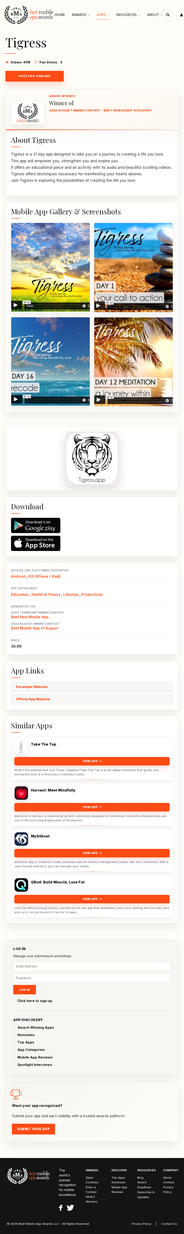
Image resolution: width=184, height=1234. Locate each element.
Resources (126, 15)
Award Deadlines (144, 1184)
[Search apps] (168, 14)
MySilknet (40, 836)
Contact (168, 1182)
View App (90, 761)
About (153, 15)
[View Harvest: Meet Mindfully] (21, 793)
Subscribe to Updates (146, 1194)
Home (60, 15)
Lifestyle (71, 594)
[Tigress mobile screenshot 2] (133, 267)
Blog (140, 1177)
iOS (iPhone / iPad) (44, 576)
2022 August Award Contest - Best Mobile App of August (100, 110)
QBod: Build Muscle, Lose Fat (58, 882)
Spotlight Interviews (35, 1065)
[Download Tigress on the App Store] (92, 543)
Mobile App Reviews (35, 1057)
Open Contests (92, 1180)
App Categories (31, 1049)
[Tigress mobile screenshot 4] (133, 362)
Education (20, 594)
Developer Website (31, 687)
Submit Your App (33, 1129)
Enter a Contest (91, 1189)
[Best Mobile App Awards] (29, 15)
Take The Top (43, 744)
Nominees (26, 1035)
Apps (101, 15)
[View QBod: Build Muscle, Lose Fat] (21, 885)
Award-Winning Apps (36, 1027)
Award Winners (91, 1199)
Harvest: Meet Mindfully (53, 790)
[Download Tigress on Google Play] (92, 525)
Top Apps (26, 1042)
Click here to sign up (34, 1001)
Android (18, 576)
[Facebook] (60, 1208)
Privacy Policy (168, 1189)
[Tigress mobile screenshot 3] (50, 362)
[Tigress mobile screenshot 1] (50, 267)
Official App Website (33, 699)
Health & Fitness (46, 594)
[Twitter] (70, 1208)
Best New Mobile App (29, 617)
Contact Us (169, 1223)
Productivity (92, 594)
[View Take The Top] (21, 747)
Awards (79, 15)
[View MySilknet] (21, 839)
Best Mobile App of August (34, 628)
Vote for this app (34, 76)
